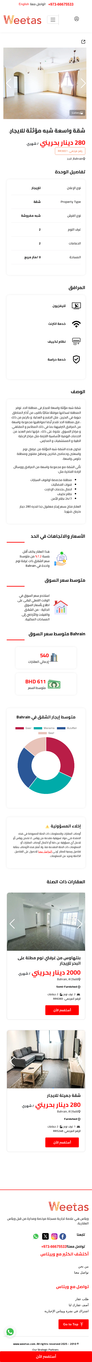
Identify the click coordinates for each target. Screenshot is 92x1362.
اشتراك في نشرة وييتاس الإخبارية (66, 1311)
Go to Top (71, 1324)
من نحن (83, 1266)
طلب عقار (82, 1299)
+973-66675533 (60, 4)
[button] (9, 83)
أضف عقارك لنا (79, 1305)
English (24, 4)
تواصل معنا (81, 1272)
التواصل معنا (45, 851)
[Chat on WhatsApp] (10, 1331)
